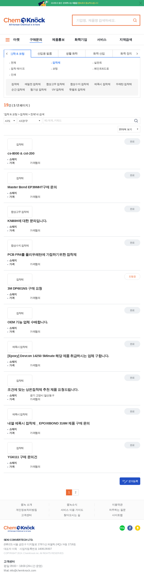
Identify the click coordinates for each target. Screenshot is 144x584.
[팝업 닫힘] (140, 3)
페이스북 (130, 528)
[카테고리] (7, 39)
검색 (135, 20)
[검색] (136, 121)
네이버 (122, 528)
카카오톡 (137, 528)
